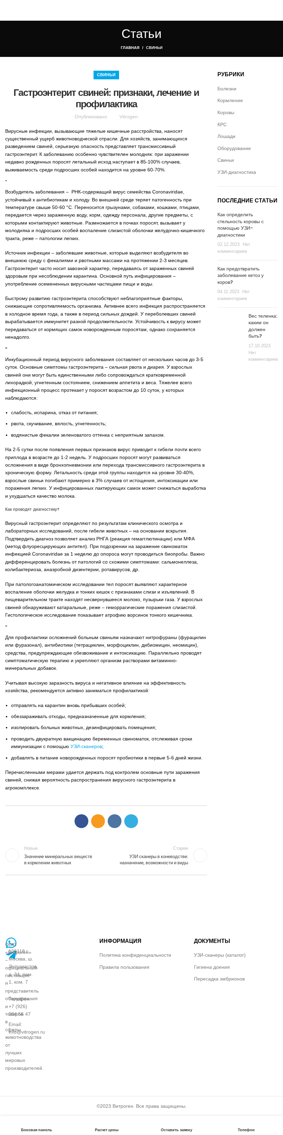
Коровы (225, 112)
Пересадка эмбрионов (219, 979)
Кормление (230, 100)
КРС (222, 124)
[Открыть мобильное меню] (8, 10)
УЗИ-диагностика (236, 172)
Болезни (226, 88)
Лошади (226, 136)
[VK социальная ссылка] (114, 821)
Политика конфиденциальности (135, 955)
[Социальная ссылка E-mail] (98, 821)
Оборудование (234, 148)
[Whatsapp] (11, 943)
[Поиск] (275, 10)
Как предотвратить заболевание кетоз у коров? (240, 275)
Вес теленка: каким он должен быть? (262, 326)
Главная (130, 48)
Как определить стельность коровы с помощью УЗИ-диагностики (240, 224)
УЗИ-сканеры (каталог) (220, 955)
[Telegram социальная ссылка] (131, 821)
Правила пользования (124, 967)
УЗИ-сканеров (86, 746)
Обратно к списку (106, 855)
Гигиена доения (212, 967)
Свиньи (154, 48)
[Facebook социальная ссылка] (81, 821)
